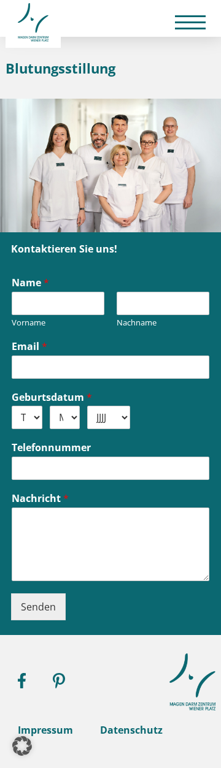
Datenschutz (131, 730)
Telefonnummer (51, 447)
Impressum (45, 730)
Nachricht (40, 498)
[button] (22, 746)
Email (29, 346)
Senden (38, 607)
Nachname (137, 322)
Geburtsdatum (52, 397)
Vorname (28, 322)
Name (30, 282)
